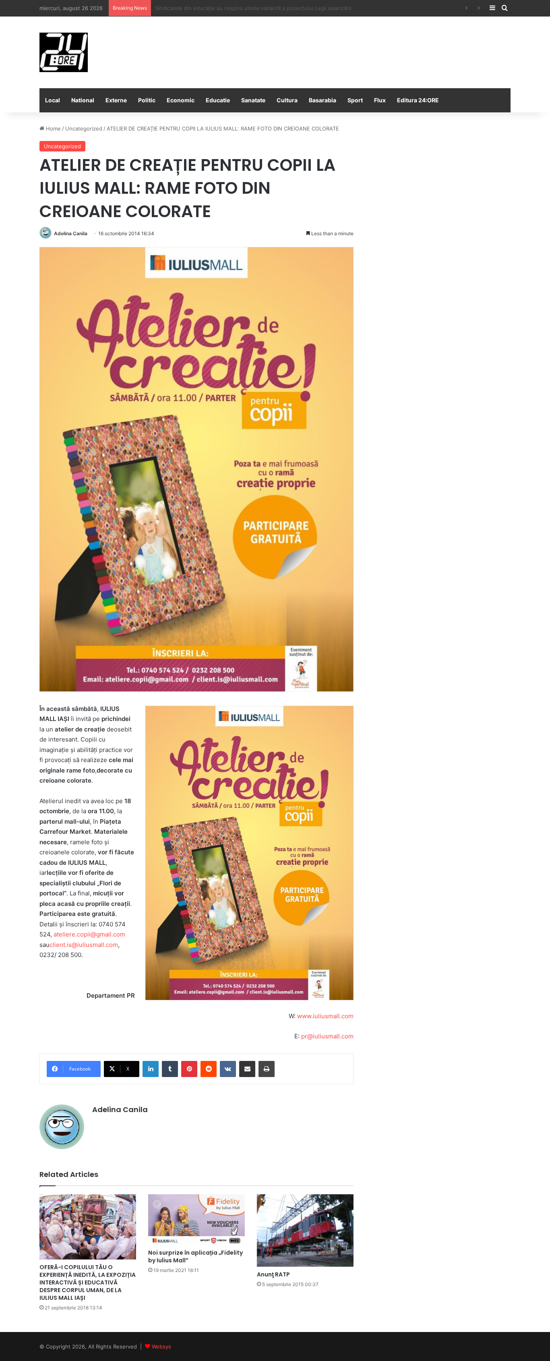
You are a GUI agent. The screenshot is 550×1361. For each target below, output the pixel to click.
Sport (355, 100)
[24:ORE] (63, 52)
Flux (380, 100)
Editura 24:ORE (418, 100)
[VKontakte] (228, 1069)
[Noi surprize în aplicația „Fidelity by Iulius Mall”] (196, 1219)
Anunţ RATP (273, 1274)
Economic (180, 100)
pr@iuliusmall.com (327, 1036)
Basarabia (322, 100)
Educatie (218, 100)
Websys (161, 1346)
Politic (146, 100)
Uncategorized (83, 128)
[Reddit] (209, 1069)
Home (52, 128)
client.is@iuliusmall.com (84, 945)
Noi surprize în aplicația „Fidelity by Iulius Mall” (195, 1256)
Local (52, 100)
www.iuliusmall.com (325, 1016)
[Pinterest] (189, 1069)
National (82, 100)
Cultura (287, 100)
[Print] (266, 1069)
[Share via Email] (247, 1069)
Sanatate (253, 100)
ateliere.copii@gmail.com (89, 934)
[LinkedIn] (151, 1069)
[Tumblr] (170, 1069)
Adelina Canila (70, 233)
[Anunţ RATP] (305, 1230)
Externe (116, 100)
